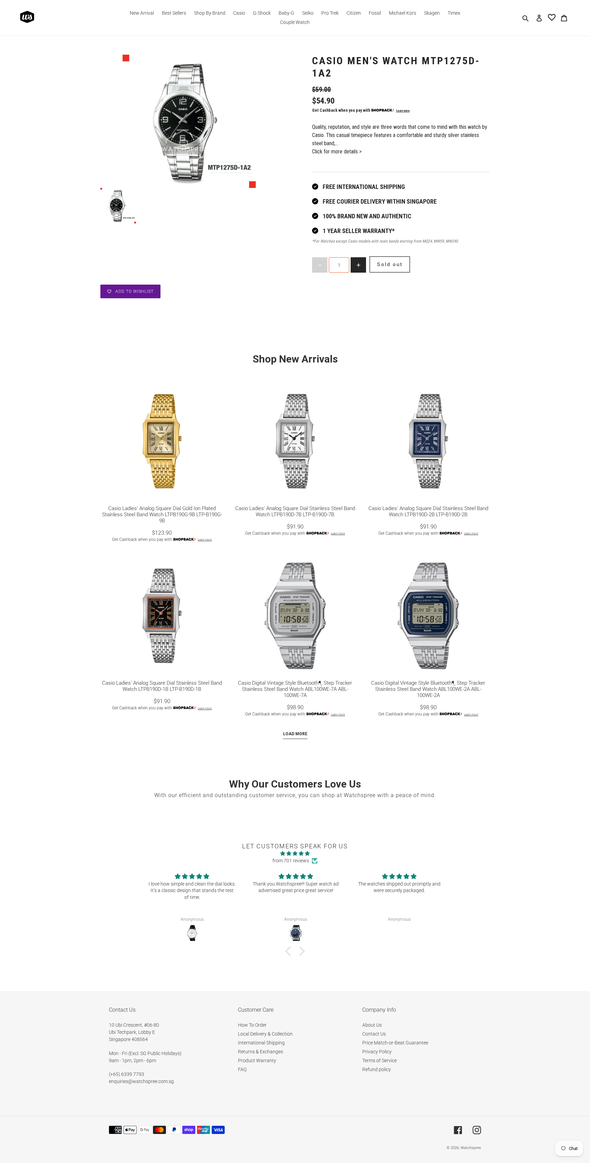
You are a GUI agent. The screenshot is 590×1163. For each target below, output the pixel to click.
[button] (290, 951)
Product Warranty (257, 1060)
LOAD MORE (295, 733)
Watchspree (471, 1148)
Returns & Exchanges (260, 1051)
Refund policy (376, 1069)
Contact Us (374, 1034)
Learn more (403, 110)
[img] (295, 853)
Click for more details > (337, 151)
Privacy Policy (377, 1051)
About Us (372, 1025)
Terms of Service (379, 1060)
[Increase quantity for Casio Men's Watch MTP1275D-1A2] (358, 265)
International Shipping (261, 1042)
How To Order (252, 1025)
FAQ (242, 1069)
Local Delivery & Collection (265, 1034)
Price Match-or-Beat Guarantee (395, 1042)
